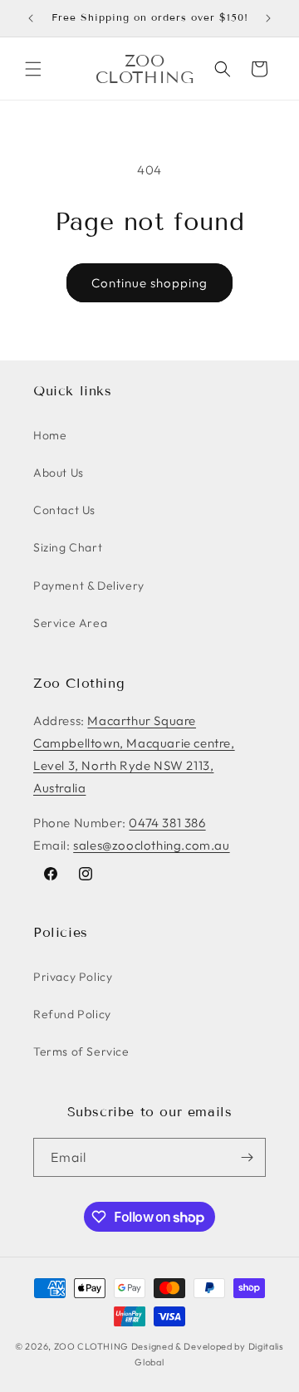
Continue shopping (149, 283)
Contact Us (64, 509)
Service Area (70, 622)
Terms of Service (81, 1051)
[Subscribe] (246, 1157)
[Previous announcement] (30, 18)
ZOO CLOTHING (91, 1346)
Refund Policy (72, 1014)
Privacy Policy (72, 976)
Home (49, 435)
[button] (33, 69)
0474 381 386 (167, 823)
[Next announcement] (268, 18)
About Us (58, 472)
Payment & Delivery (89, 585)
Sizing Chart (67, 547)
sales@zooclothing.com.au (151, 845)
